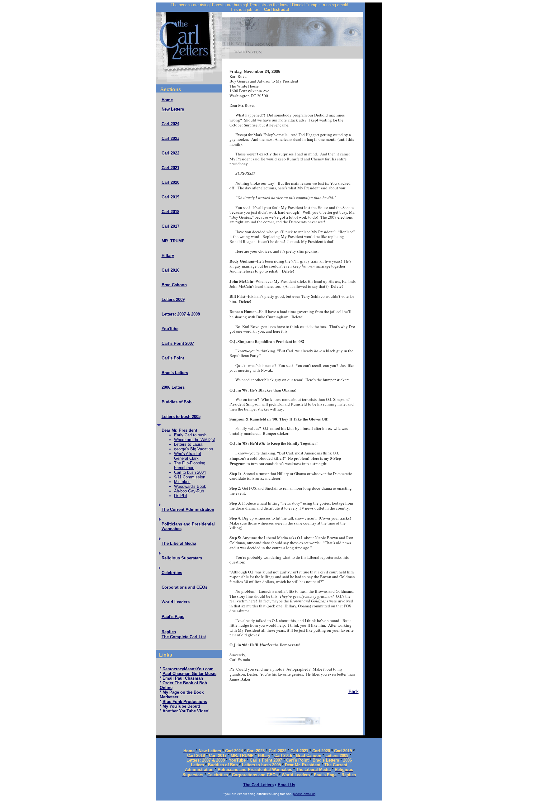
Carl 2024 (170, 123)
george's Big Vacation (193, 449)
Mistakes (182, 481)
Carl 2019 (170, 197)
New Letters (173, 109)
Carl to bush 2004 (190, 472)
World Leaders (176, 602)
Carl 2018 (170, 211)
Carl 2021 (170, 167)
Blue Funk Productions (185, 701)
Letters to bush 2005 (181, 416)
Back (353, 691)
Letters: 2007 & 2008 (181, 314)
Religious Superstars (182, 558)
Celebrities (172, 572)
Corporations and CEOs (184, 587)
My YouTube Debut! (181, 706)
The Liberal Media (179, 543)
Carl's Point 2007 (178, 343)
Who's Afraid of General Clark (187, 456)
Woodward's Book (190, 486)
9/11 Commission (189, 477)
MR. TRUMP (173, 241)
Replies (169, 632)
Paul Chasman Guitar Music (189, 673)
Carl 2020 (170, 182)
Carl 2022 (170, 153)
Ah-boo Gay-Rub (189, 491)
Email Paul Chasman (183, 678)
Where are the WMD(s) (194, 439)
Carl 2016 (170, 270)
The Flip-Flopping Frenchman (189, 465)
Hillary (168, 255)
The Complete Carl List (184, 636)
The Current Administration (188, 509)
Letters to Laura (188, 444)
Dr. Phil (180, 495)
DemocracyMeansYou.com (188, 669)
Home (167, 99)
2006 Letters (173, 387)
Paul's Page (173, 616)
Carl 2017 (170, 226)
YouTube (170, 328)
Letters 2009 (173, 299)
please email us (304, 794)
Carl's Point (173, 358)
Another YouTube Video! (186, 711)
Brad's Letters (175, 372)
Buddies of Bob (176, 402)
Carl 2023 (170, 138)
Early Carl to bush (190, 435)
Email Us (286, 784)
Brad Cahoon (174, 285)
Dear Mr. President (179, 430)
